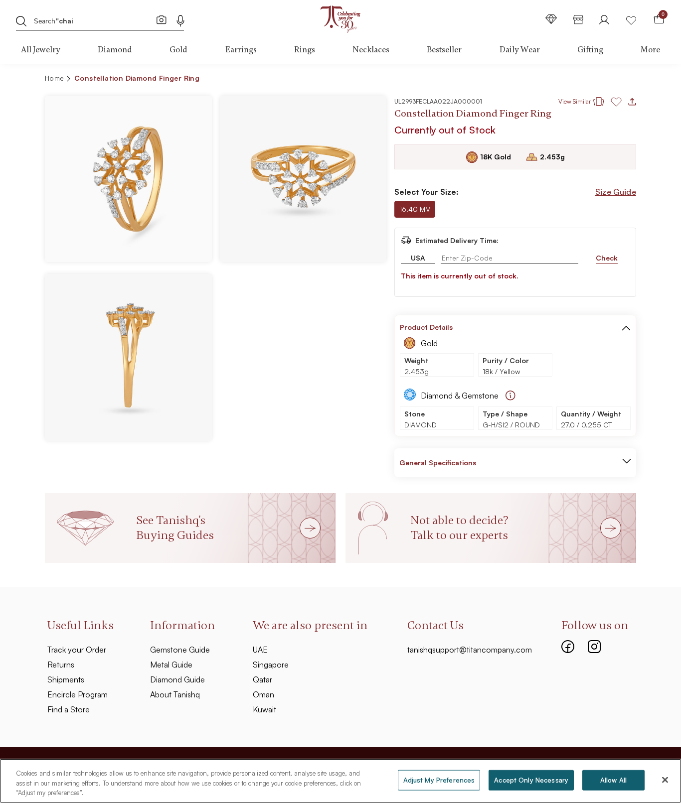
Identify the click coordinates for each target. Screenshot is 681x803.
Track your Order (76, 650)
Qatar (262, 679)
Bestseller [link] (444, 50)
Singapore (271, 664)
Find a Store (68, 709)
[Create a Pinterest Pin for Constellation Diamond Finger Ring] (574, 80)
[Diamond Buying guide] (510, 395)
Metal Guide (171, 664)
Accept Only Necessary (531, 780)
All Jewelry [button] (40, 50)
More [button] (650, 50)
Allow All (613, 780)
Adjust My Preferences (439, 780)
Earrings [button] (241, 50)
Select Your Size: (426, 192)
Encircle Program (77, 694)
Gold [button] (178, 50)
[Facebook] (567, 646)
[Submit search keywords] (21, 20)
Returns (60, 664)
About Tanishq (175, 694)
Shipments (65, 679)
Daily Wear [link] (520, 50)
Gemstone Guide (180, 650)
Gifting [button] (590, 50)
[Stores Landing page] (578, 19)
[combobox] (94, 19)
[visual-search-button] (161, 19)
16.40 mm (415, 209)
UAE (260, 650)
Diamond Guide (177, 679)
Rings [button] (304, 50)
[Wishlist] (631, 19)
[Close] (665, 780)
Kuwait (264, 709)
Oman (263, 694)
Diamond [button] (115, 50)
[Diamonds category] (551, 19)
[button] (607, 80)
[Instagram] (594, 646)
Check (607, 258)
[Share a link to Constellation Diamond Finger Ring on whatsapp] (624, 80)
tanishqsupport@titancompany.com (469, 650)
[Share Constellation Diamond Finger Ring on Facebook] (558, 80)
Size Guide (615, 192)
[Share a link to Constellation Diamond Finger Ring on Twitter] (590, 80)
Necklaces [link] (370, 50)
